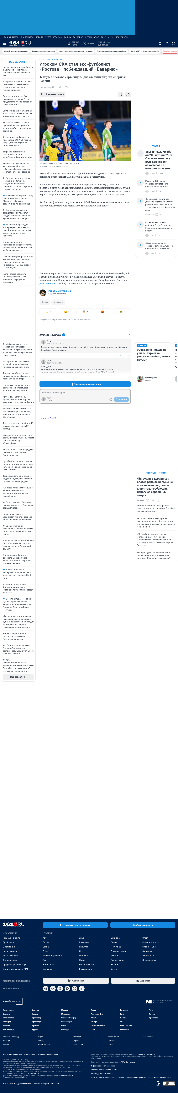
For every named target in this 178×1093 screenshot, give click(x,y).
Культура (83, 947)
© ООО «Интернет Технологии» (47, 1084)
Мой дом (83, 955)
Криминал (84, 942)
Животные (48, 964)
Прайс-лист (8, 942)
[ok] (60, 988)
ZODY (103, 37)
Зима (81, 938)
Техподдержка (10, 960)
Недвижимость (11, 37)
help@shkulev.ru (21, 1077)
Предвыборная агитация (15, 964)
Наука (82, 960)
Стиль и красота (150, 942)
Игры (110, 37)
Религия (115, 964)
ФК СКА (45, 302)
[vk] (53, 988)
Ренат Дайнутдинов (59, 290)
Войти (49, 400)
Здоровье (47, 969)
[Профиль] (173, 43)
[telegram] (45, 988)
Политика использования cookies (104, 1070)
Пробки (89, 43)
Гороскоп (78, 37)
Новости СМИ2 (47, 418)
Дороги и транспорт (52, 955)
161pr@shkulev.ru (128, 1062)
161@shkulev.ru (33, 1073)
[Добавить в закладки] (120, 94)
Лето (81, 951)
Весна (46, 947)
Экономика (148, 955)
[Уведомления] (167, 43)
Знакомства (27, 37)
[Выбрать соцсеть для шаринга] (128, 94)
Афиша (67, 37)
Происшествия (118, 951)
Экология (147, 951)
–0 (127, 355)
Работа (114, 955)
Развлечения (117, 960)
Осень (114, 942)
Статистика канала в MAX (15, 969)
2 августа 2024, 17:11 (47, 87)
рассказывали (47, 283)
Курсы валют (92, 37)
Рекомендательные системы (102, 1074)
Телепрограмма (53, 37)
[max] (67, 988)
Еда (44, 960)
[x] (74, 988)
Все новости (18, 61)
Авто (45, 938)
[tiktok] (82, 988)
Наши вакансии (10, 955)
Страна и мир (149, 947)
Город (46, 951)
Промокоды (122, 37)
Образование (85, 969)
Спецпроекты (149, 960)
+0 (120, 355)
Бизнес (46, 942)
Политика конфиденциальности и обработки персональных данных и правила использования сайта (131, 1078)
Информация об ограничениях (103, 1066)
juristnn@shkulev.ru (66, 1075)
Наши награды (10, 951)
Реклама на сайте (11, 938)
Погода (39, 37)
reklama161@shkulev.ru (146, 1054)
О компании (9, 947)
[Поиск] (160, 43)
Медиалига (58, 302)
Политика (116, 947)
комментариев (55, 94)
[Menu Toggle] (4, 43)
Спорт (145, 938)
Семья (114, 969)
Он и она (115, 938)
